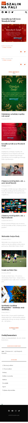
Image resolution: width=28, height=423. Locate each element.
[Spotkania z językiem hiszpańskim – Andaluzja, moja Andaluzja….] (14, 294)
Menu (3, 3)
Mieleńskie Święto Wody (11, 236)
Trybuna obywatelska (8, 390)
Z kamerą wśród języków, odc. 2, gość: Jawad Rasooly (13, 182)
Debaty (4, 372)
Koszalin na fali (11, 5)
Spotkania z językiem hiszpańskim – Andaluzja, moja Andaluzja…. (13, 307)
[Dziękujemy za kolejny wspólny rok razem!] (14, 93)
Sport (4, 386)
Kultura (4, 379)
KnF (10, 273)
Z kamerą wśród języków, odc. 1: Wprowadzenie (13, 217)
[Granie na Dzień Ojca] (14, 258)
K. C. (4, 46)
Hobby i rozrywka (7, 47)
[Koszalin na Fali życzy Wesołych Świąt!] (14, 131)
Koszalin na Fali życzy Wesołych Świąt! (13, 145)
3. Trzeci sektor (7, 369)
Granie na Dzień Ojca (9, 270)
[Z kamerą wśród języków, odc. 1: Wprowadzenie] (14, 205)
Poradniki (5, 383)
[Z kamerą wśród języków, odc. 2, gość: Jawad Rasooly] (14, 170)
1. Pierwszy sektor (7, 365)
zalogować (12, 338)
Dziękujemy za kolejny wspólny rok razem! (13, 115)
